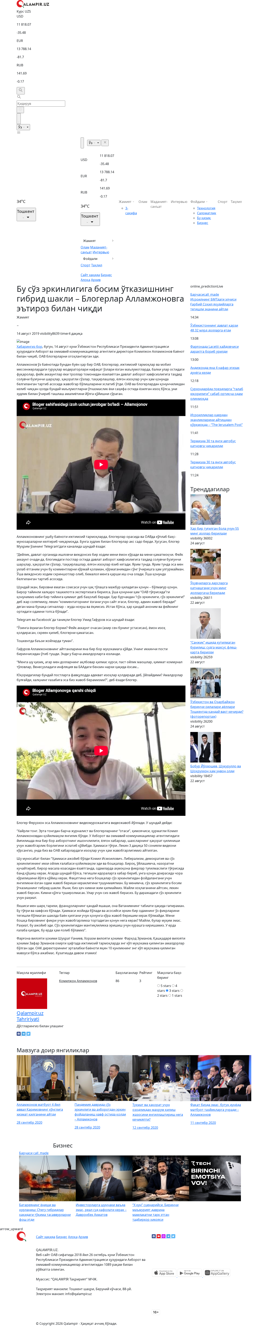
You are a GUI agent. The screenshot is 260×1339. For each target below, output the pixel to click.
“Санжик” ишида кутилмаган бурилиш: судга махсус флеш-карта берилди (213, 647)
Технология (206, 208)
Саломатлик (206, 213)
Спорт (85, 265)
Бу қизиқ (204, 218)
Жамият (89, 241)
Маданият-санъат (159, 204)
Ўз (20, 127)
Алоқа (85, 280)
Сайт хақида (90, 275)
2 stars (162, 995)
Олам (85, 247)
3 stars (174, 990)
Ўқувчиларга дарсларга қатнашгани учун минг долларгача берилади (209, 588)
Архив (96, 280)
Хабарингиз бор (29, 346)
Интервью (101, 252)
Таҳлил (96, 265)
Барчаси (204, 294)
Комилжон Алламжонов (78, 981)
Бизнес (106, 275)
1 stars (177, 995)
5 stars (166, 985)
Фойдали (90, 259)
